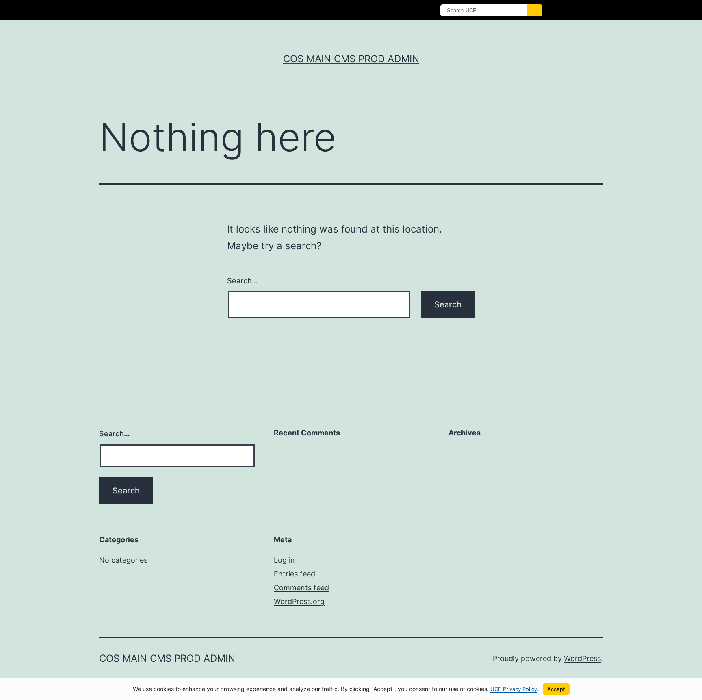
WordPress (582, 658)
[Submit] (534, 10)
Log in (284, 560)
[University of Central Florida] (220, 10)
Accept (556, 689)
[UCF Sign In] (402, 10)
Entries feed (294, 574)
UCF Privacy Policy (513, 689)
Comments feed (301, 587)
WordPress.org (299, 601)
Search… (242, 280)
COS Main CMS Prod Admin (351, 59)
